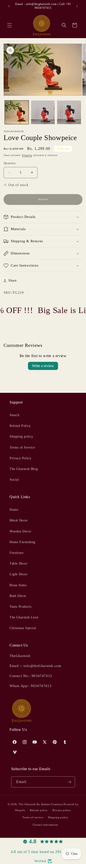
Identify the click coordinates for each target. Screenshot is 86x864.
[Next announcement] (77, 6)
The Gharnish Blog (24, 469)
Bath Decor (18, 596)
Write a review (43, 366)
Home (14, 509)
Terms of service (32, 817)
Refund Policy (20, 426)
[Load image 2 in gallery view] (43, 112)
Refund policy (39, 810)
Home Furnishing (22, 542)
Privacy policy (62, 810)
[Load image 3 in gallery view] (69, 112)
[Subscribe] (69, 782)
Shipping (27, 155)
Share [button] (12, 280)
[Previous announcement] (9, 6)
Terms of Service (22, 447)
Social (14, 479)
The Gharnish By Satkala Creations (41, 804)
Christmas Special (23, 628)
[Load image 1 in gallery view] (17, 112)
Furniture (16, 553)
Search (15, 415)
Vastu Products (20, 606)
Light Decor (19, 574)
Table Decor (19, 563)
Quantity (10, 163)
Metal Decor (19, 520)
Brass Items (18, 585)
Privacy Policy (20, 458)
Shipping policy (21, 436)
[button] (9, 25)
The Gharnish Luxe (24, 617)
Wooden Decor (20, 531)
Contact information (45, 824)
